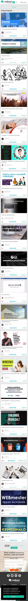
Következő (14, 547)
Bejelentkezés (23, 2)
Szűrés (14, 7)
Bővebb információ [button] (14, 593)
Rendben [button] (14, 596)
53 (22, 545)
